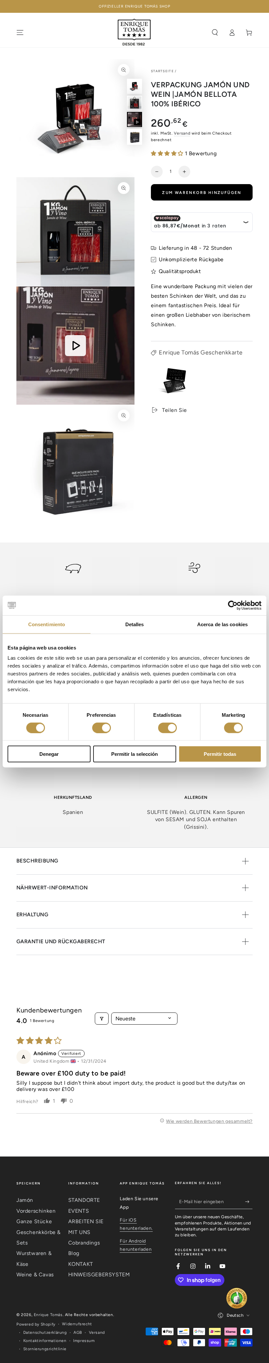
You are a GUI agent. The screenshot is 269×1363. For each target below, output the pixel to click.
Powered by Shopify (35, 1324)
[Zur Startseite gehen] (134, 32)
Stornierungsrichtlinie (45, 1349)
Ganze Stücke (34, 1221)
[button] (168, 153)
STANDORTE (84, 1200)
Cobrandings (84, 1243)
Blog (73, 1253)
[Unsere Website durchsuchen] (214, 32)
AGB (77, 1332)
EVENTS (78, 1211)
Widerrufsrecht (77, 1324)
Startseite (162, 71)
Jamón (24, 1200)
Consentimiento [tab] (46, 624)
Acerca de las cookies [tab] (222, 624)
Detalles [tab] (134, 624)
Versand (182, 133)
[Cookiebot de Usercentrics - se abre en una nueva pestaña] (232, 605)
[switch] (101, 727)
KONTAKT (80, 1264)
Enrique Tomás (48, 1314)
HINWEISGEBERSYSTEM (99, 1274)
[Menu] (20, 32)
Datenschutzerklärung (45, 1332)
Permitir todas (220, 754)
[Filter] (102, 1018)
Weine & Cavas (35, 1274)
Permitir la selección (134, 754)
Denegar (49, 754)
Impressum (83, 1340)
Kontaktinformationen (45, 1340)
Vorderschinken (35, 1211)
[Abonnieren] (249, 1201)
